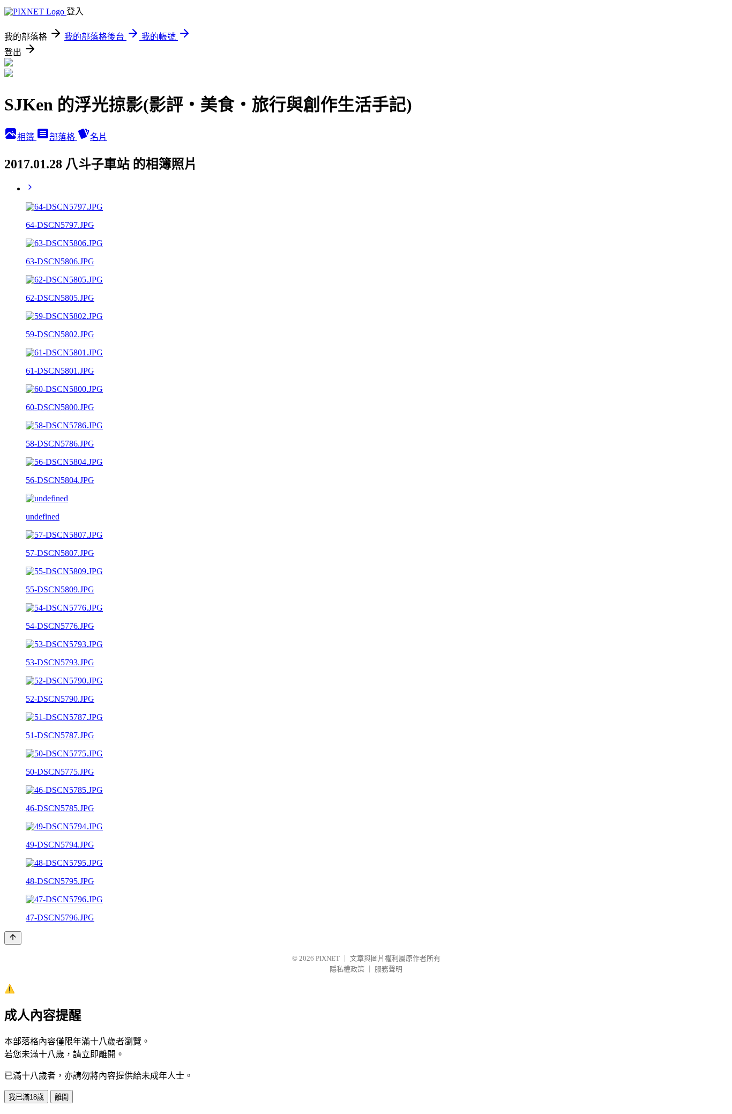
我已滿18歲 (26, 1097)
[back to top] (12, 938)
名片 (98, 137)
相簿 (26, 137)
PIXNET (328, 958)
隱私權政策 (347, 969)
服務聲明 (388, 969)
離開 (62, 1097)
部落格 (63, 137)
